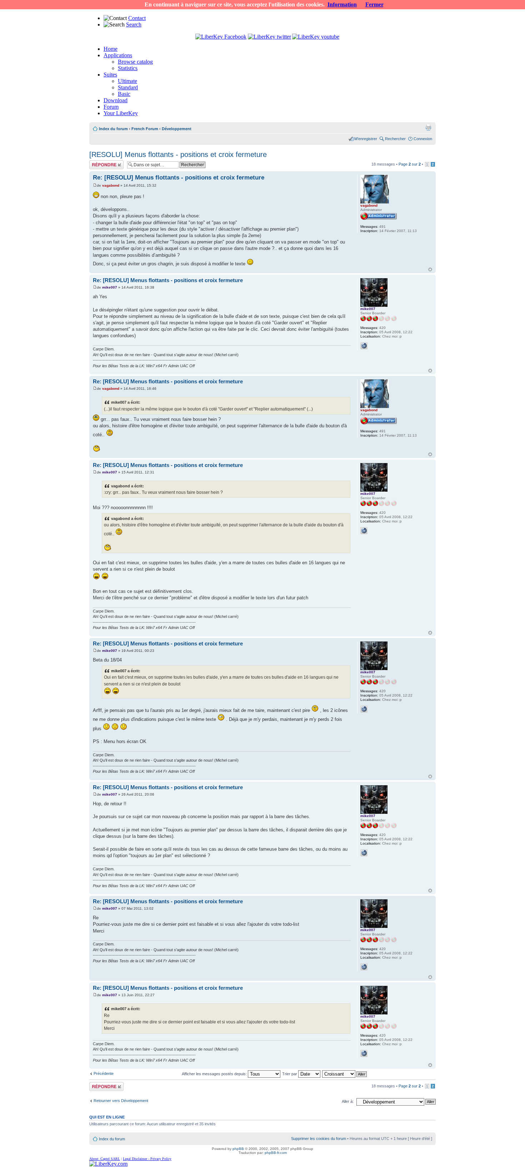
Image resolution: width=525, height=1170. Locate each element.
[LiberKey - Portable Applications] (108, 1164)
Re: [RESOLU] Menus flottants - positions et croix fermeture (178, 177)
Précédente (104, 1073)
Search (133, 24)
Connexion (423, 139)
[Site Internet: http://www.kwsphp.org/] (364, 345)
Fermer (374, 4)
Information (342, 4)
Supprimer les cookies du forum (318, 1138)
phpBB (238, 1149)
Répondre (97, 162)
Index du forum (113, 129)
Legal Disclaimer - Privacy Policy (147, 1159)
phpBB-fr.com (276, 1153)
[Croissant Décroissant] (345, 1074)
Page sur (410, 164)
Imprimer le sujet (428, 127)
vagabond (110, 185)
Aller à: (348, 1101)
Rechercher (395, 139)
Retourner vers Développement (121, 1100)
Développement (176, 129)
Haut (430, 269)
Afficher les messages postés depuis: (215, 1074)
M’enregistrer (365, 139)
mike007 (109, 287)
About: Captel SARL (104, 1159)
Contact (137, 18)
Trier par (290, 1074)
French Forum (144, 129)
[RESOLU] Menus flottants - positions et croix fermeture (178, 154)
